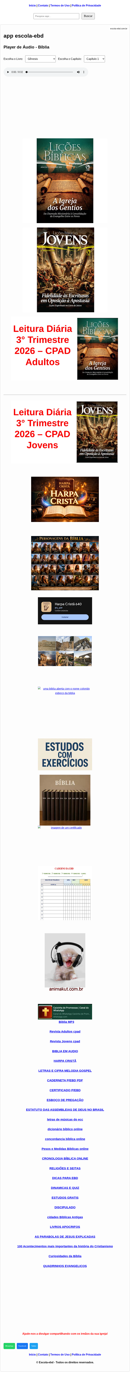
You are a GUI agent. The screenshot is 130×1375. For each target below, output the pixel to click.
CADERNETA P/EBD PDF (65, 1080)
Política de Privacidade (86, 5)
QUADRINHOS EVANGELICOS (65, 1266)
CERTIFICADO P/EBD (65, 1090)
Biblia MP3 (66, 1022)
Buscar (88, 16)
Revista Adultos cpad (65, 1031)
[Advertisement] (65, 106)
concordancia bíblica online (65, 1139)
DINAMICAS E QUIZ (65, 1188)
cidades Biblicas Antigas (65, 1217)
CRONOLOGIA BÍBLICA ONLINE (65, 1158)
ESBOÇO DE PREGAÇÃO (65, 1100)
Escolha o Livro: (13, 58)
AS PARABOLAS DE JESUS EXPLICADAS (65, 1236)
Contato (43, 5)
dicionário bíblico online (65, 1129)
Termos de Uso (60, 5)
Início (32, 5)
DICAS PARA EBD (65, 1178)
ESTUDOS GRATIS (65, 1197)
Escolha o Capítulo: (70, 58)
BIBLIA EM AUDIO (65, 1051)
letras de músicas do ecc (65, 1119)
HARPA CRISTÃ (65, 1061)
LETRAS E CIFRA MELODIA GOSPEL (65, 1070)
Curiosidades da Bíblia (65, 1256)
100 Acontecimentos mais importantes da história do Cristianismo (65, 1246)
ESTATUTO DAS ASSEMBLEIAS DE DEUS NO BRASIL (65, 1109)
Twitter (33, 1346)
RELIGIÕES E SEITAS (65, 1168)
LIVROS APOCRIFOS (65, 1227)
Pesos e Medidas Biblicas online (65, 1149)
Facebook (22, 1346)
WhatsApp (9, 1346)
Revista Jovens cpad (65, 1041)
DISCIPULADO (65, 1207)
